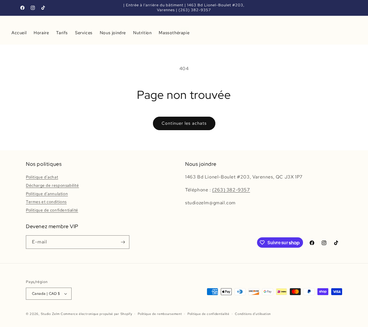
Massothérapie (174, 33)
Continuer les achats (184, 123)
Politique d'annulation (47, 193)
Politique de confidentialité (52, 210)
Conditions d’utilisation (253, 314)
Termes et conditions (46, 201)
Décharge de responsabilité (52, 185)
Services (84, 33)
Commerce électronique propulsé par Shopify (96, 314)
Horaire (41, 33)
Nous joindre (113, 33)
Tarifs (62, 33)
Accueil (19, 33)
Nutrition (142, 33)
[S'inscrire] (122, 242)
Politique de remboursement (160, 314)
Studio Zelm (50, 314)
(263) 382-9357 (231, 190)
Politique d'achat (42, 177)
